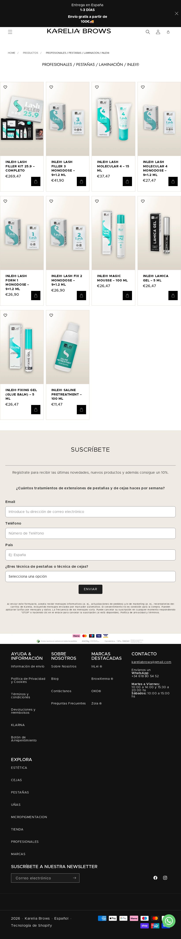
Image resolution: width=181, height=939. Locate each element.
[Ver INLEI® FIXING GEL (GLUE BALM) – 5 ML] (5, 315)
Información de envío (28, 666)
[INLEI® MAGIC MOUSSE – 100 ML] (113, 233)
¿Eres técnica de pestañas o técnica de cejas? (46, 566)
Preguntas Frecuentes (68, 703)
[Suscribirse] (74, 877)
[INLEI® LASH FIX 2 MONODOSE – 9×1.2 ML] (67, 233)
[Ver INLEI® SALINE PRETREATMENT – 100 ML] (51, 315)
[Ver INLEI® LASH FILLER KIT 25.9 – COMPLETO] (5, 87)
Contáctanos (61, 691)
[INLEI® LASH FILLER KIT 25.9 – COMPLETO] (21, 119)
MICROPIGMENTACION (29, 817)
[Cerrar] (176, 13)
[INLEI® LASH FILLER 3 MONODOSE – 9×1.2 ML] (67, 119)
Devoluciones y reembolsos (23, 711)
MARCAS (18, 854)
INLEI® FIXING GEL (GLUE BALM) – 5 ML (21, 394)
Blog (54, 678)
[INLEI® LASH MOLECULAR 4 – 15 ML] (113, 119)
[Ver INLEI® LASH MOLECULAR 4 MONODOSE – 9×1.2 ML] (143, 87)
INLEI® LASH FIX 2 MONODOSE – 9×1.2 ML (66, 280)
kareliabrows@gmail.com (151, 662)
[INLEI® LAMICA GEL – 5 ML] (159, 233)
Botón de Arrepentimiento (24, 739)
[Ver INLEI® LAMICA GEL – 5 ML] (143, 201)
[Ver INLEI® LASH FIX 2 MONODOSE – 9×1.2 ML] (51, 201)
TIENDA (17, 829)
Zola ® (96, 703)
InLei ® (96, 666)
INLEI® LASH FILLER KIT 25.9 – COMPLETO (20, 166)
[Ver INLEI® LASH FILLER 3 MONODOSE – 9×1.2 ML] (51, 87)
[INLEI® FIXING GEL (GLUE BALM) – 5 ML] (21, 347)
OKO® (96, 691)
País (9, 545)
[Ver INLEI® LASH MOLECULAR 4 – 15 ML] (97, 87)
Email (10, 502)
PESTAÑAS (20, 792)
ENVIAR (90, 589)
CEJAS (16, 780)
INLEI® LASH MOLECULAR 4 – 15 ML (113, 166)
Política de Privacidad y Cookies (28, 680)
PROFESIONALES (25, 841)
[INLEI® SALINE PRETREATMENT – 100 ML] (67, 347)
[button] (10, 32)
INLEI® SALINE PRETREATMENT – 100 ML (66, 394)
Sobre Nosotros (63, 666)
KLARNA (18, 725)
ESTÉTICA (19, 767)
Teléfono (13, 523)
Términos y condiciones (20, 696)
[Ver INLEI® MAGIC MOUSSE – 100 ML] (97, 201)
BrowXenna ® (102, 678)
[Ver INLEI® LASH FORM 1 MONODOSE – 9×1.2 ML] (5, 201)
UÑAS (16, 804)
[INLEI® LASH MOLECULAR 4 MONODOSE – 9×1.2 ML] (159, 119)
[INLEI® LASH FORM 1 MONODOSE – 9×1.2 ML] (21, 233)
